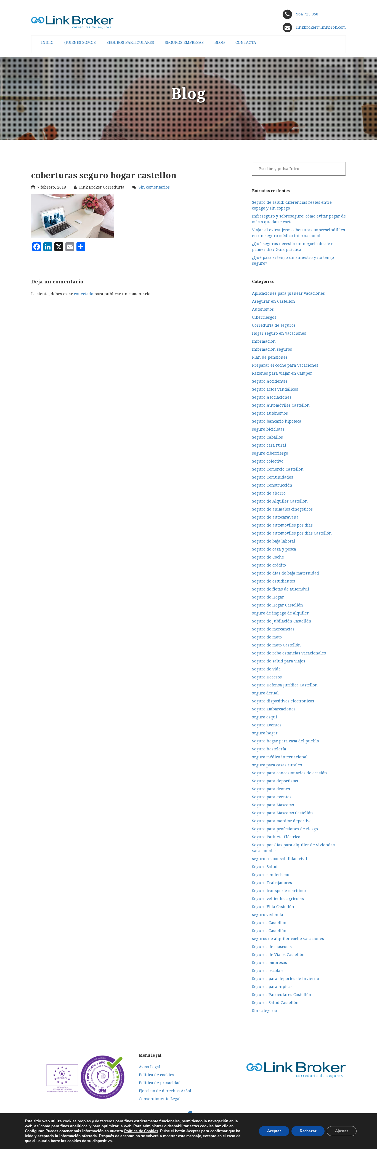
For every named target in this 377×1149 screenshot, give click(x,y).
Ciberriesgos (264, 317)
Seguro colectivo (267, 461)
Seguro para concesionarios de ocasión (289, 773)
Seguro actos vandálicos (275, 389)
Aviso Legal (149, 1067)
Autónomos (263, 309)
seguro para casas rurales (277, 765)
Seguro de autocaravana (275, 517)
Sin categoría (264, 1010)
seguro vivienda (267, 914)
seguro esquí (264, 717)
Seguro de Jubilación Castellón (281, 621)
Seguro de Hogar (268, 597)
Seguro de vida (266, 669)
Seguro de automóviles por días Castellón (292, 533)
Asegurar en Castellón (273, 301)
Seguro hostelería (269, 749)
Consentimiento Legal (160, 1099)
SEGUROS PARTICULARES (130, 42)
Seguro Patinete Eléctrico (276, 837)
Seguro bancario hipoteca (276, 421)
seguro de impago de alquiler (280, 613)
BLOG (219, 42)
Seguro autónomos (270, 413)
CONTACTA (245, 42)
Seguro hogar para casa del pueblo (285, 741)
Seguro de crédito (269, 565)
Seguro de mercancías (273, 629)
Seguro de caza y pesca (274, 549)
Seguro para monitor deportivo (282, 821)
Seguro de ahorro (269, 493)
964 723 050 (307, 14)
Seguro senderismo (270, 875)
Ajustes (341, 1131)
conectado (83, 294)
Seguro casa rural (269, 445)
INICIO (47, 42)
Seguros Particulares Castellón (281, 994)
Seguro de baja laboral (273, 541)
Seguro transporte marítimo (279, 890)
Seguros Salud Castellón (275, 1002)
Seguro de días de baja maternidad (285, 573)
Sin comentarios (154, 187)
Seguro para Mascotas (273, 805)
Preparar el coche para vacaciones (285, 365)
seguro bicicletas (268, 429)
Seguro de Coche (268, 557)
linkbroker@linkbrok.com (320, 27)
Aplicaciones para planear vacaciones (288, 293)
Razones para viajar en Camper (282, 373)
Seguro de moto (267, 637)
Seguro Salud (265, 867)
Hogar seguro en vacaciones (279, 333)
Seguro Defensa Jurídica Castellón (285, 685)
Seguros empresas (269, 962)
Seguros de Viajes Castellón (278, 954)
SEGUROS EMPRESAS (184, 42)
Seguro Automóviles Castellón (281, 405)
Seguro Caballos (267, 437)
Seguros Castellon (269, 922)
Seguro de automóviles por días (282, 525)
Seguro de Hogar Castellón (277, 605)
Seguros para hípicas (272, 986)
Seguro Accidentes (270, 381)
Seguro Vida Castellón (273, 906)
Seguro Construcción (272, 485)
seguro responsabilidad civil (279, 859)
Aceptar (274, 1131)
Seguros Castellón (269, 930)
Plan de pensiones (270, 357)
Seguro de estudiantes (273, 581)
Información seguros (272, 349)
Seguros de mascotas (272, 946)
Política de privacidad (160, 1083)
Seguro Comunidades (272, 477)
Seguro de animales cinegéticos (282, 509)
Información (264, 341)
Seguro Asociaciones (271, 397)
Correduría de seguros (274, 325)
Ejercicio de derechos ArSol (165, 1091)
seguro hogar (265, 733)
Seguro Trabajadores (272, 882)
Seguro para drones (271, 789)
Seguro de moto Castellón (276, 645)
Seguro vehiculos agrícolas (278, 898)
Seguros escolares (269, 970)
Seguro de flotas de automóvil (280, 589)
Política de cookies (156, 1075)
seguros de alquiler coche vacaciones (288, 938)
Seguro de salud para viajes (278, 661)
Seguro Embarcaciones (274, 709)
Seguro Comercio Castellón (278, 469)
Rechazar (308, 1131)
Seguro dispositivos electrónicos (283, 701)
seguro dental (265, 693)
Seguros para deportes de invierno (285, 978)
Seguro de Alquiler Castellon (280, 501)
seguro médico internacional (280, 757)
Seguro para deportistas (275, 781)
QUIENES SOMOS (80, 42)
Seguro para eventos (271, 797)
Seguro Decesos (267, 677)
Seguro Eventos (267, 725)
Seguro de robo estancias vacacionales (289, 653)
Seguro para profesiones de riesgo (285, 829)
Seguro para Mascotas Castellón (282, 813)
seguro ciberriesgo (270, 453)
